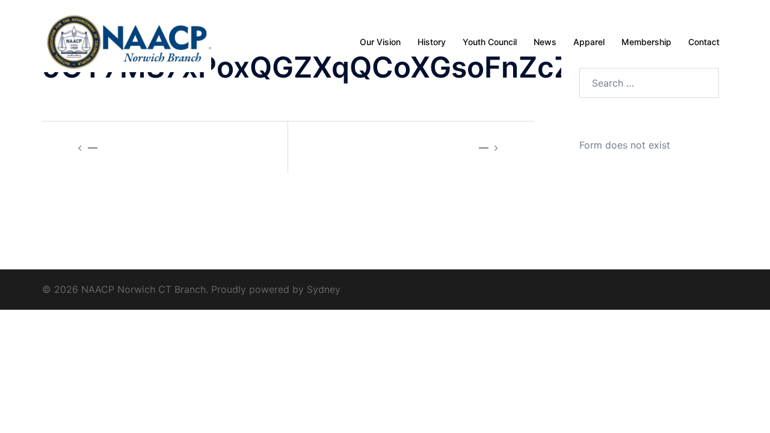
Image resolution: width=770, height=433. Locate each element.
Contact (703, 42)
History (431, 42)
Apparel (589, 42)
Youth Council (490, 42)
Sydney (323, 289)
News (545, 42)
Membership (646, 42)
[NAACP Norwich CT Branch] (126, 41)
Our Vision (380, 42)
